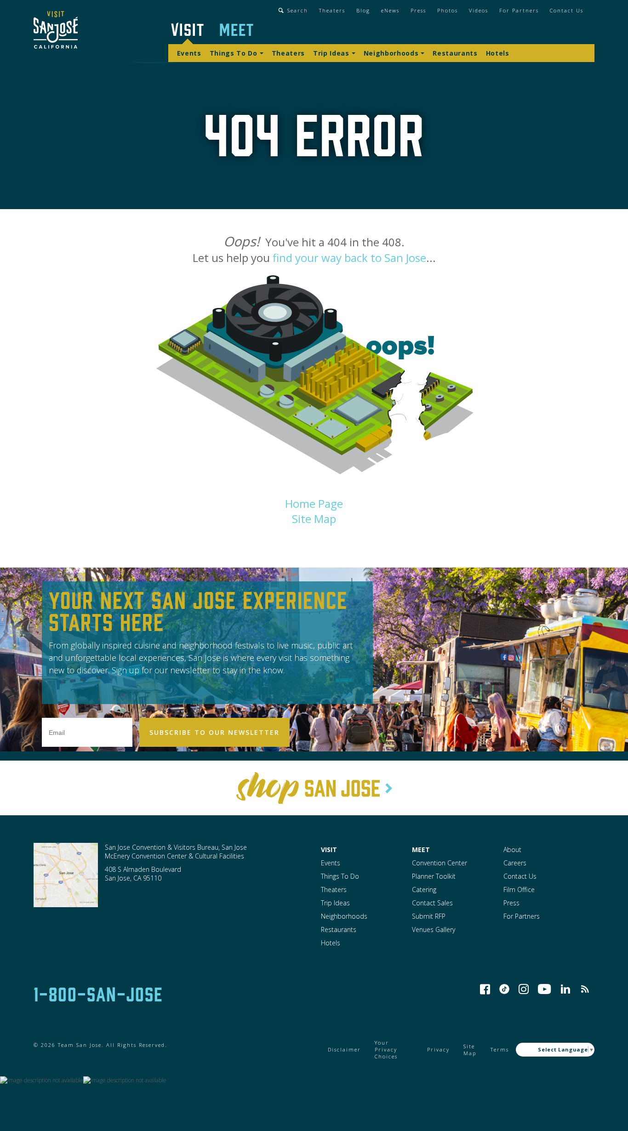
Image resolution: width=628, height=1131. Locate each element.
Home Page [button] (314, 503)
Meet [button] (236, 29)
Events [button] (189, 53)
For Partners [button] (519, 10)
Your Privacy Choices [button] (386, 1049)
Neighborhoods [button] (391, 53)
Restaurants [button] (455, 53)
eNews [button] (390, 10)
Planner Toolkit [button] (434, 876)
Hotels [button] (497, 53)
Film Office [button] (519, 889)
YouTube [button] (544, 989)
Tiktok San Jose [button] (504, 989)
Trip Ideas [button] (331, 53)
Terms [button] (500, 1049)
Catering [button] (424, 889)
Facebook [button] (485, 989)
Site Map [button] (314, 518)
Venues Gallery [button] (433, 929)
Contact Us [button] (566, 10)
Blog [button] (363, 10)
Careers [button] (514, 862)
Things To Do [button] (233, 53)
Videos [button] (478, 10)
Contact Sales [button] (432, 902)
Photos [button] (447, 10)
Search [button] (297, 10)
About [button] (512, 849)
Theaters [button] (332, 10)
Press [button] (418, 10)
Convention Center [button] (439, 862)
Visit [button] (188, 29)
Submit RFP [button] (428, 916)
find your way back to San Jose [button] (349, 257)
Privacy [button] (438, 1049)
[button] (56, 31)
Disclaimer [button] (344, 1049)
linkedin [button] (565, 989)
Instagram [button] (524, 989)
